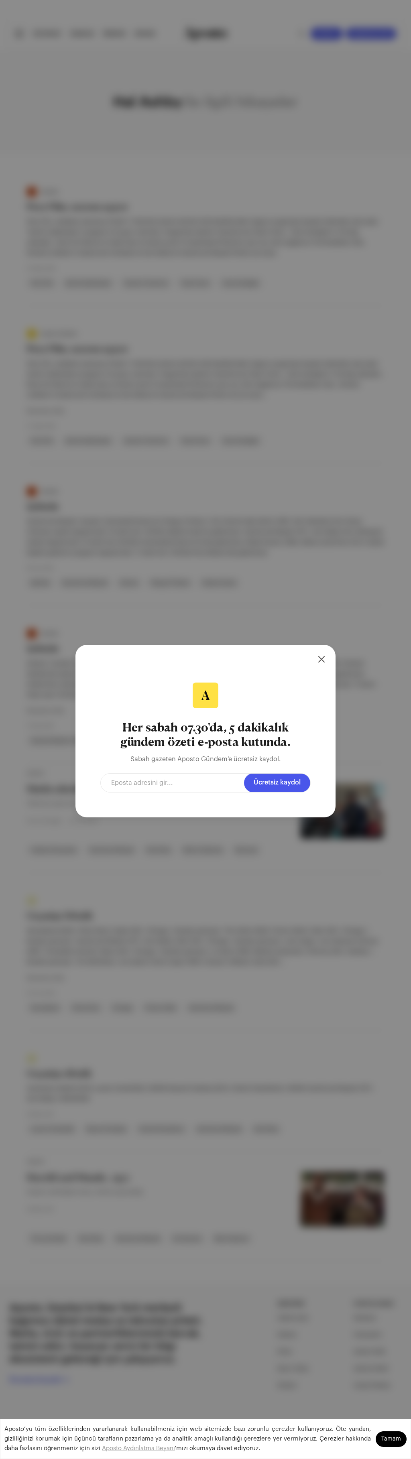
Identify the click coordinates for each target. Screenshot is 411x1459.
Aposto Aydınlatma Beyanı (138, 1448)
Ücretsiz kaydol (277, 782)
